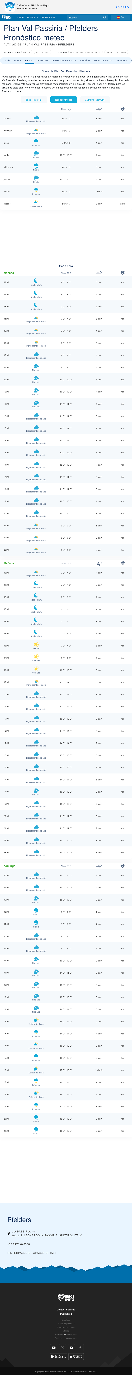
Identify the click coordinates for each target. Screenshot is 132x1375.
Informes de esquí (64, 60)
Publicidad (66, 1313)
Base (33, 99)
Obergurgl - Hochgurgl (85, 52)
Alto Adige (42, 52)
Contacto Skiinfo (66, 1309)
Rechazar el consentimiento (66, 1338)
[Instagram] (71, 1347)
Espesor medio (63, 99)
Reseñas (85, 60)
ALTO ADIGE (13, 44)
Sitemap (66, 1331)
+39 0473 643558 (18, 1244)
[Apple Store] (76, 1356)
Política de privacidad (66, 1323)
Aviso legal (66, 1320)
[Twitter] (62, 1347)
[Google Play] (58, 1356)
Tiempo (29, 60)
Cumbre (95, 99)
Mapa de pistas (103, 60)
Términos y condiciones (66, 1327)
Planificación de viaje (41, 17)
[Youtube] (53, 1347)
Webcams (43, 60)
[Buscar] (104, 17)
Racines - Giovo (116, 52)
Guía (7, 60)
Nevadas (122, 60)
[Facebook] (80, 1347)
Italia (26, 52)
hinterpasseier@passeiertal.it (32, 1253)
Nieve (20, 17)
